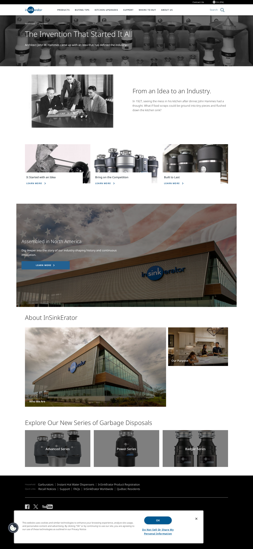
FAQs (76, 489)
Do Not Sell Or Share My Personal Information (158, 531)
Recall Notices (47, 489)
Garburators (46, 484)
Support (65, 489)
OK (158, 520)
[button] (13, 527)
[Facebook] (27, 506)
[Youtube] (47, 506)
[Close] (196, 519)
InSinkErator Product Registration (119, 484)
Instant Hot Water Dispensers (75, 484)
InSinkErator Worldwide (98, 489)
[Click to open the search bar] (222, 9)
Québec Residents (128, 489)
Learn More (43, 265)
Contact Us (198, 2)
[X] (36, 506)
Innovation (30, 23)
